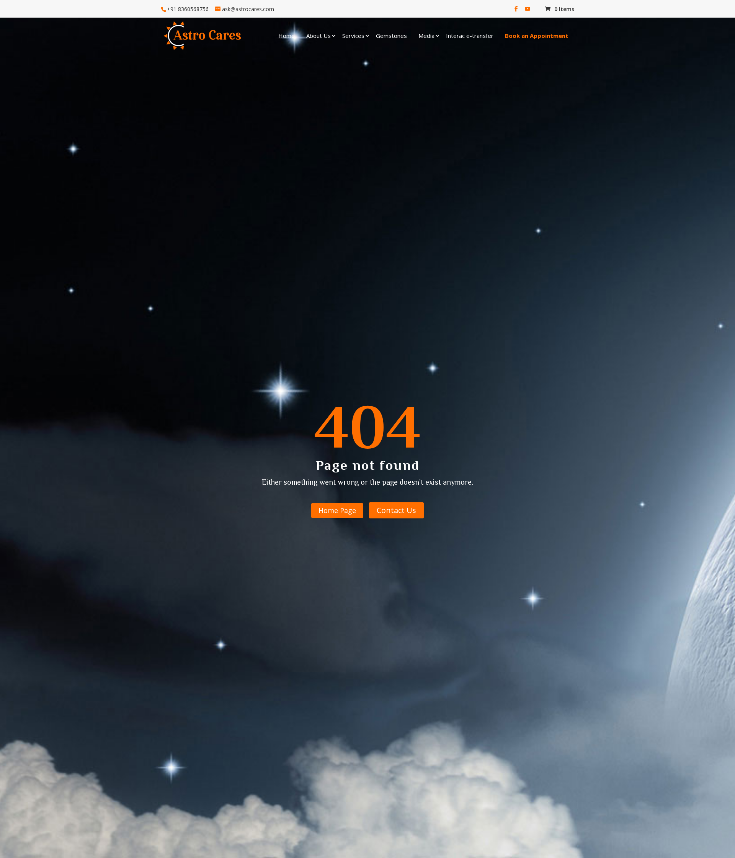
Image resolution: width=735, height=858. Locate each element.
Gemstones (391, 35)
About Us (318, 35)
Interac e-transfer (469, 35)
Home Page (337, 510)
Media (426, 35)
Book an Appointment (536, 35)
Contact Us (396, 510)
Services (353, 35)
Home (286, 35)
